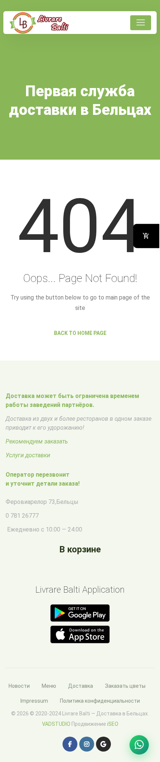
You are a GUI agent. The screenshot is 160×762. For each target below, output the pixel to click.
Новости (19, 686)
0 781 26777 (22, 515)
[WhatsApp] (139, 745)
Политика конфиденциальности (100, 701)
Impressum (34, 701)
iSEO (112, 724)
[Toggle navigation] (140, 22)
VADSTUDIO (56, 724)
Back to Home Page (80, 333)
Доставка (80, 686)
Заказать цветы (125, 686)
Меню (49, 686)
